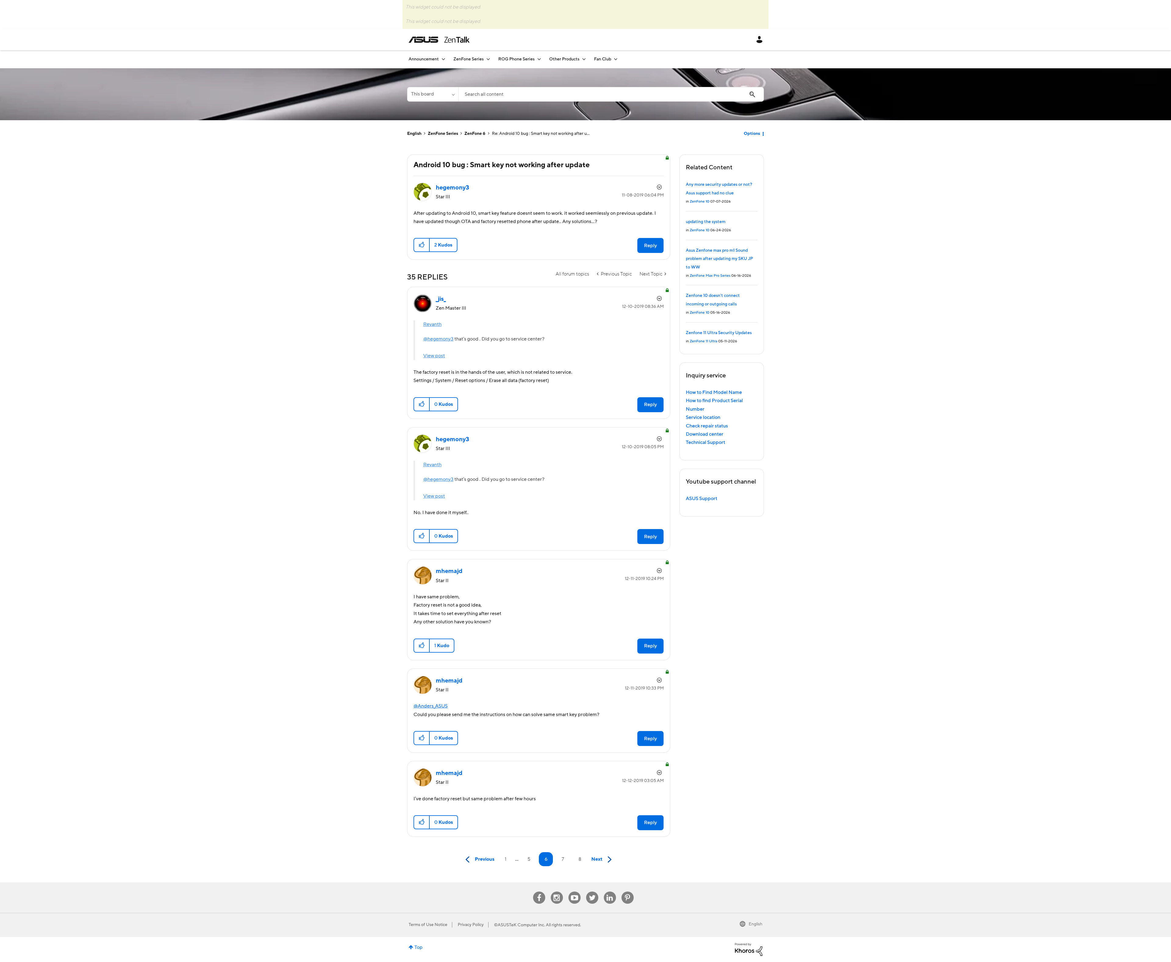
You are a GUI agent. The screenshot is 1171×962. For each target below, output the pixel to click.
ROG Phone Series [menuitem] (516, 59)
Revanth (432, 324)
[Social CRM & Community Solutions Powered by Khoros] (748, 949)
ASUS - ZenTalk (439, 39)
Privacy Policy (471, 925)
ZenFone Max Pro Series (710, 275)
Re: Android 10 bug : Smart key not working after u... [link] (541, 133)
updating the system (705, 222)
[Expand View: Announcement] (443, 59)
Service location (703, 417)
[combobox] (611, 94)
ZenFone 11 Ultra (703, 341)
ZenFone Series (443, 133)
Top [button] (418, 947)
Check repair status (707, 426)
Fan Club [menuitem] (602, 59)
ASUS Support (701, 498)
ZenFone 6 (474, 133)
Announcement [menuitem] (424, 59)
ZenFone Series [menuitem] (468, 59)
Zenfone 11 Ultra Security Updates (719, 333)
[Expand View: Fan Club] (616, 59)
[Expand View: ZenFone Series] (488, 59)
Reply (650, 246)
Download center (704, 434)
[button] (422, 245)
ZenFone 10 (699, 201)
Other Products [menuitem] (564, 59)
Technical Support (705, 442)
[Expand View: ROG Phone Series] (539, 59)
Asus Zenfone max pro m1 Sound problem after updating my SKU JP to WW (719, 259)
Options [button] (752, 133)
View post (434, 356)
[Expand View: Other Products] (584, 59)
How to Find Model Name (714, 392)
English (414, 133)
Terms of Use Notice (428, 925)
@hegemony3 (438, 339)
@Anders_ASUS (431, 706)
